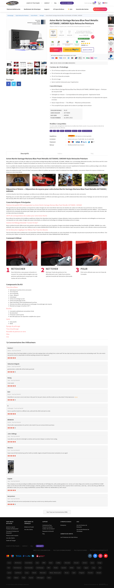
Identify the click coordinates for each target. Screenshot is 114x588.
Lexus (26, 573)
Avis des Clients (10, 538)
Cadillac (58, 563)
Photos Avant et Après (12, 535)
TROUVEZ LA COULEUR (101, 9)
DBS (58, 131)
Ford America (17, 568)
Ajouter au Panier (87, 50)
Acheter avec (68, 50)
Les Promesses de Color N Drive (69, 537)
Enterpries (63, 525)
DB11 (79, 131)
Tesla (23, 577)
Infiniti (71, 568)
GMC (48, 568)
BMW (44, 563)
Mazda (34, 573)
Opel (74, 573)
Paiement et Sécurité (48, 531)
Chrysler (76, 563)
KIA (100, 568)
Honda (55, 568)
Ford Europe (40, 568)
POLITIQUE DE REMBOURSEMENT (62, 550)
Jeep (93, 568)
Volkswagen (40, 577)
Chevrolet (67, 563)
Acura (9, 563)
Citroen (85, 563)
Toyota (31, 577)
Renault (99, 573)
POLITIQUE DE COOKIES (80, 550)
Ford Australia (29, 568)
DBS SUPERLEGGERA (87, 131)
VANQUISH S (68, 131)
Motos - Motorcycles (55, 573)
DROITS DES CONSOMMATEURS (41, 550)
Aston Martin (28, 563)
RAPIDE (62, 131)
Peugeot (81, 573)
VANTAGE (74, 131)
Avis (70, 9)
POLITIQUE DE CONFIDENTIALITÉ (99, 550)
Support (46, 9)
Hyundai (64, 568)
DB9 (54, 131)
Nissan (66, 573)
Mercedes (43, 573)
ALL (51, 131)
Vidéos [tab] (60, 154)
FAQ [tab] (92, 154)
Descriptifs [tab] (25, 153)
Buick (50, 563)
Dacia (92, 563)
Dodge (99, 563)
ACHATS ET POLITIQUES (33, 3)
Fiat (9, 568)
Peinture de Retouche (13, 9)
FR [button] (106, 3)
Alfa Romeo (18, 563)
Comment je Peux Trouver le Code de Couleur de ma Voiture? (48, 527)
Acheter (56, 50)
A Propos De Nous (58, 9)
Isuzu (78, 568)
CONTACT (47, 3)
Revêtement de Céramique (32, 9)
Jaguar (86, 568)
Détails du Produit (29, 527)
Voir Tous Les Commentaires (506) (57, 512)
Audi (37, 563)
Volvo (49, 577)
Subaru (16, 577)
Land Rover (18, 573)
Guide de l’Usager (11, 540)
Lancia (9, 573)
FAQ (55, 3)
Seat (9, 577)
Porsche (90, 573)
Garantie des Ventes (82, 9)
